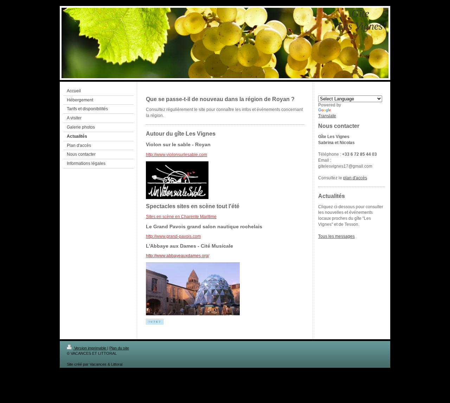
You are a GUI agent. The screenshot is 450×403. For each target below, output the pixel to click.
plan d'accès (355, 177)
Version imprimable (90, 348)
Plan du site (119, 348)
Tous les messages (336, 236)
